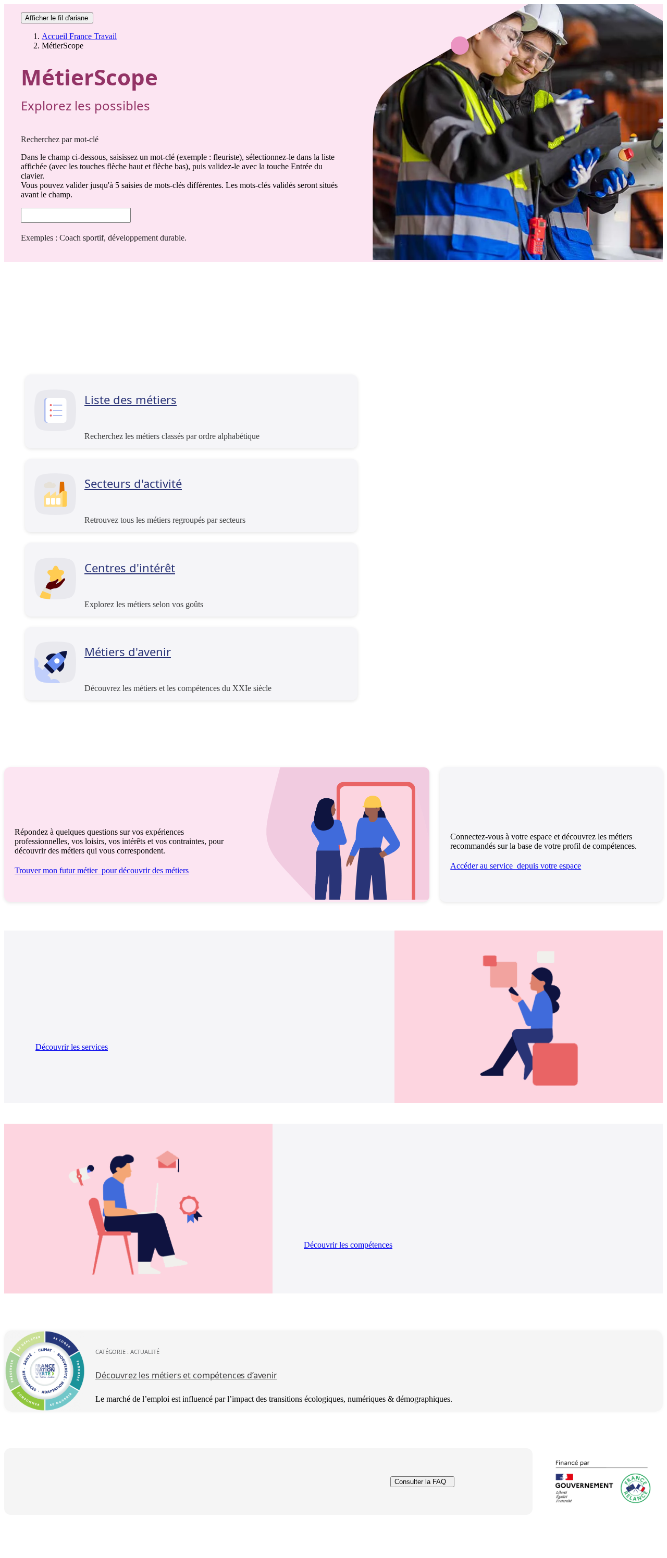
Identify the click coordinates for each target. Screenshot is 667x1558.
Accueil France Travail (79, 36)
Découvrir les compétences (348, 1244)
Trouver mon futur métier (102, 870)
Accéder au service (515, 865)
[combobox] (76, 215)
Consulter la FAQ (420, 1482)
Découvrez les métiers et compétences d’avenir (186, 1375)
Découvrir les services (71, 1046)
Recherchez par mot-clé (59, 139)
